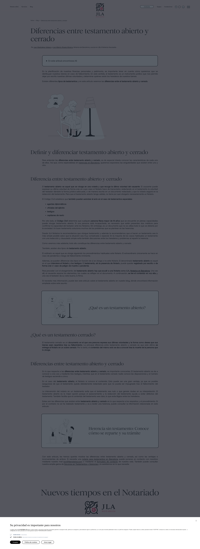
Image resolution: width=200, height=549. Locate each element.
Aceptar (15, 542)
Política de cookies (31, 542)
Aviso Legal (47, 542)
